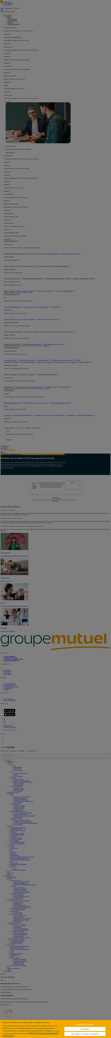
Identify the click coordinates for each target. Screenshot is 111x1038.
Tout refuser (85, 1029)
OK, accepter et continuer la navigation (85, 1034)
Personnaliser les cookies (85, 1024)
